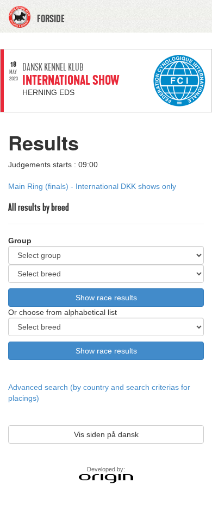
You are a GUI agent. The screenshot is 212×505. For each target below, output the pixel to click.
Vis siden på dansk (106, 434)
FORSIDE (51, 19)
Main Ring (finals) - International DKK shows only (92, 186)
